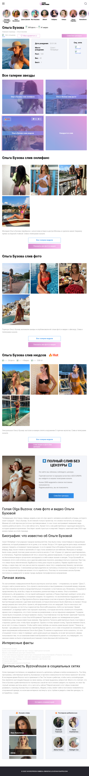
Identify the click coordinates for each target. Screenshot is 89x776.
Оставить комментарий (44, 702)
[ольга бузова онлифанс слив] (16, 211)
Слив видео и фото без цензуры (42, 446)
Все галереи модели (44, 240)
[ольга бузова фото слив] (73, 278)
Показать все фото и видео (44, 246)
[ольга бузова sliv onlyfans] (16, 180)
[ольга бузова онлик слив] (73, 379)
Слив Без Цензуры (74, 36)
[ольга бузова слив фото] (16, 309)
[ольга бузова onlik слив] (44, 379)
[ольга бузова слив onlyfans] (44, 180)
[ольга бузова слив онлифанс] (73, 180)
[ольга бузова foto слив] (44, 278)
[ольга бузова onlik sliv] (16, 379)
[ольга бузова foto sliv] (16, 278)
